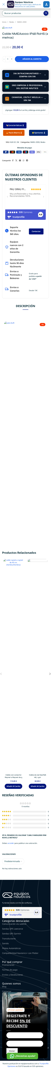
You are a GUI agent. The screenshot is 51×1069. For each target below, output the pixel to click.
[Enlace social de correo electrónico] (20, 160)
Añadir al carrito (32, 59)
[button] (13, 786)
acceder (11, 843)
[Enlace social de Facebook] (12, 160)
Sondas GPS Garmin (11, 933)
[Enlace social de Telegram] (27, 160)
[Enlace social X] (16, 160)
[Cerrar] (46, 988)
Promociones (8, 965)
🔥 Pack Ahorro (13, 132)
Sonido (5, 943)
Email (7, 1039)
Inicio (4, 22)
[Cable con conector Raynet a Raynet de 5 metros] (13, 665)
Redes (11, 22)
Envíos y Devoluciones (12, 974)
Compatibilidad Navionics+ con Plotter (20, 953)
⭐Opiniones (37, 132)
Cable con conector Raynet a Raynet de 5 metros (13, 777)
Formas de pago (9, 969)
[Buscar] (45, 13)
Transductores (9, 938)
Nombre (8, 1030)
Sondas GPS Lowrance (12, 928)
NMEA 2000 (21, 22)
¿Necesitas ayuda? (25, 1055)
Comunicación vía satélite (14, 924)
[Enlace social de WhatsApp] (23, 160)
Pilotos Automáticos (11, 948)
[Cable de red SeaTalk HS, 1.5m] (37, 665)
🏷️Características (14, 125)
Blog (4, 986)
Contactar (36, 231)
